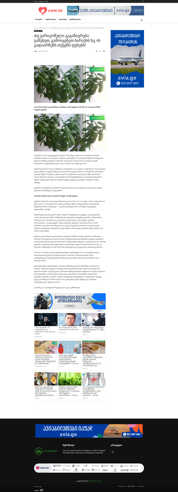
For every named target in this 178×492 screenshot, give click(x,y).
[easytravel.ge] (76, 470)
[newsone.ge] (134, 470)
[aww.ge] (95, 470)
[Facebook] (143, 1)
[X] (53, 409)
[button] (141, 20)
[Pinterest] (58, 409)
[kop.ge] (105, 470)
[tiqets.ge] (95, 466)
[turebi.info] (66, 470)
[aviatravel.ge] (57, 470)
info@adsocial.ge (95, 481)
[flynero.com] (105, 466)
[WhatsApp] (62, 409)
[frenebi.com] (86, 466)
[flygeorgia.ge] (76, 466)
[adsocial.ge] (43, 471)
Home (35, 28)
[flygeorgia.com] (134, 466)
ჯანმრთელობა (43, 28)
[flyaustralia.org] (115, 466)
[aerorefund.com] (124, 466)
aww (35, 51)
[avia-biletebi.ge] (66, 466)
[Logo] (50, 10)
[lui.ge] (124, 470)
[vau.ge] (86, 470)
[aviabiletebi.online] (57, 466)
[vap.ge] (115, 470)
